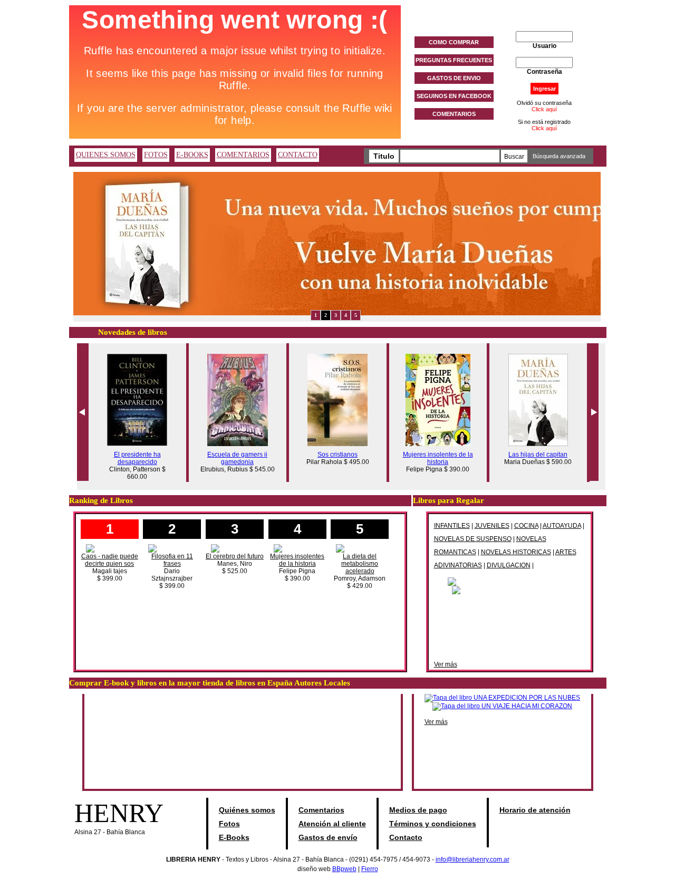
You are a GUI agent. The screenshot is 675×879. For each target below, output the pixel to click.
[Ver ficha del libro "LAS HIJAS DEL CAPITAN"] (538, 444)
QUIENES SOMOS (106, 155)
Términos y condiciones (432, 823)
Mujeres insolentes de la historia (438, 458)
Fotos (229, 823)
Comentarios (321, 810)
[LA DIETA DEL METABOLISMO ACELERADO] (359, 548)
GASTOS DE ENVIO (454, 78)
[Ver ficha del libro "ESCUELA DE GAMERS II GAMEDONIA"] (237, 444)
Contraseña (544, 71)
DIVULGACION (509, 565)
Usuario (544, 46)
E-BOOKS (192, 155)
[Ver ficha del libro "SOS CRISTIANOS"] (337, 444)
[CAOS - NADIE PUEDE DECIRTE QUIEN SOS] (109, 548)
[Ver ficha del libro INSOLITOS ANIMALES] (509, 589)
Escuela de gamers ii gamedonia (237, 458)
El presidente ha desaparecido (137, 458)
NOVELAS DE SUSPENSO (473, 539)
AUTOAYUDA (562, 525)
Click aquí (544, 109)
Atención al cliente (332, 823)
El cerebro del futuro (235, 556)
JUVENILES (492, 525)
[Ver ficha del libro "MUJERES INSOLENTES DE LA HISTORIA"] (438, 444)
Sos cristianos (337, 454)
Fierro (369, 869)
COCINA (526, 525)
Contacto (405, 837)
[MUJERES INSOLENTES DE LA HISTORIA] (297, 548)
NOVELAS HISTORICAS (516, 552)
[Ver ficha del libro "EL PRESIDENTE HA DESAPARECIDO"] (137, 444)
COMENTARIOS (454, 114)
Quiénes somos (247, 810)
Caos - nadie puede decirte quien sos (109, 560)
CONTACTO (297, 155)
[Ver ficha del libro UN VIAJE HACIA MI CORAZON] (502, 706)
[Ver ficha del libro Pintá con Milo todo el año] (509, 581)
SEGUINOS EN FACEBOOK (454, 96)
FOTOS (156, 155)
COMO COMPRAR (454, 42)
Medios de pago (418, 810)
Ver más (445, 664)
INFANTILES (452, 525)
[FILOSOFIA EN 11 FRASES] (172, 548)
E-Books (234, 837)
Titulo (383, 156)
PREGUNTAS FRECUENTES (454, 60)
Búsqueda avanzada (559, 156)
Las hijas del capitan (537, 454)
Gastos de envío (328, 837)
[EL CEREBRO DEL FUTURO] (234, 548)
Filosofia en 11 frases (172, 560)
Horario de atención (535, 810)
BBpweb (344, 869)
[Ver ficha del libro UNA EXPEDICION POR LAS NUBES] (502, 697)
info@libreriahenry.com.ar (472, 859)
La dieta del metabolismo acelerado (359, 564)
